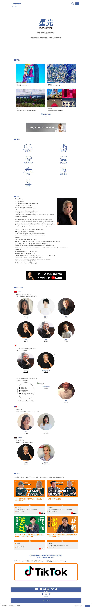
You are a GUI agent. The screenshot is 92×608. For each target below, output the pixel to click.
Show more (46, 114)
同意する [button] (87, 605)
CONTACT (47, 600)
